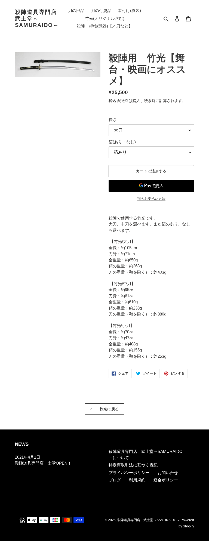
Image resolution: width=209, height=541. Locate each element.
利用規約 (137, 480)
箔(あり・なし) (122, 142)
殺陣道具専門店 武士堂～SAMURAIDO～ (37, 18)
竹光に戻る (108, 409)
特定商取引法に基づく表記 (133, 465)
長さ (113, 119)
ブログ (115, 480)
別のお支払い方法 (151, 199)
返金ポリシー (165, 480)
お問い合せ (168, 472)
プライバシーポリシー (129, 472)
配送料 (123, 100)
